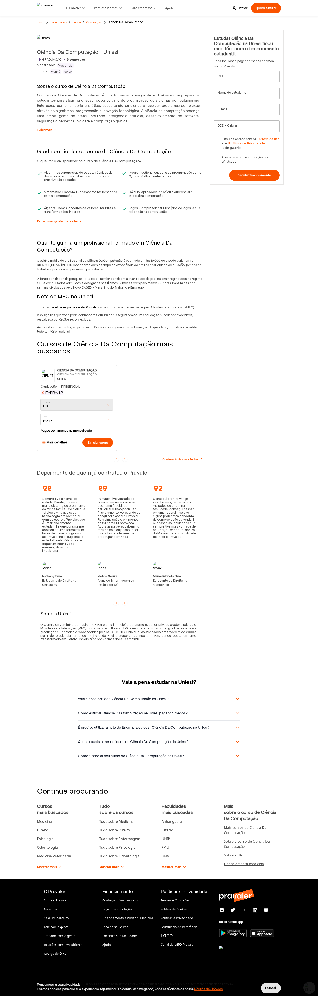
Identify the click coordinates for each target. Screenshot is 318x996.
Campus (47, 402)
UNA (165, 856)
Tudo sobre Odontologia (119, 856)
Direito (42, 830)
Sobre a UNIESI (236, 855)
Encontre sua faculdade (119, 936)
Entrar (242, 8)
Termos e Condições (175, 900)
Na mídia (50, 909)
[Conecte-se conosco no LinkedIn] (255, 910)
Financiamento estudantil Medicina (128, 918)
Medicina (44, 821)
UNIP (166, 838)
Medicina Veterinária (54, 856)
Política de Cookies (174, 909)
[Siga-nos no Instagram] (244, 910)
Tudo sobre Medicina (116, 821)
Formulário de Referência (179, 927)
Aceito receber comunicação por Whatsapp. (245, 159)
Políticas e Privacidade (177, 918)
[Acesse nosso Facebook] (222, 910)
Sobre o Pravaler (56, 900)
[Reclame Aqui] (240, 953)
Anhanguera (172, 821)
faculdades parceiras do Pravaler (74, 307)
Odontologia (47, 847)
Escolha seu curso (115, 927)
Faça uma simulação (117, 909)
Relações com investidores (63, 945)
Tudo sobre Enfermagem (119, 838)
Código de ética (55, 953)
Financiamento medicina (244, 863)
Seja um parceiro (56, 918)
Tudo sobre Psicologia (117, 847)
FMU (165, 847)
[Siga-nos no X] (233, 910)
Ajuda (169, 8)
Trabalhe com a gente (59, 936)
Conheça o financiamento (120, 900)
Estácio (167, 830)
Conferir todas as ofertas (180, 459)
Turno (45, 416)
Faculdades (58, 22)
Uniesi (76, 22)
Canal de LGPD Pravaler (178, 944)
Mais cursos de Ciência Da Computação (245, 830)
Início (41, 22)
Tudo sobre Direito (114, 830)
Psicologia (45, 838)
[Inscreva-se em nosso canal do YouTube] (266, 910)
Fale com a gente (56, 927)
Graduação (94, 22)
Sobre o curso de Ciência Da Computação (247, 844)
